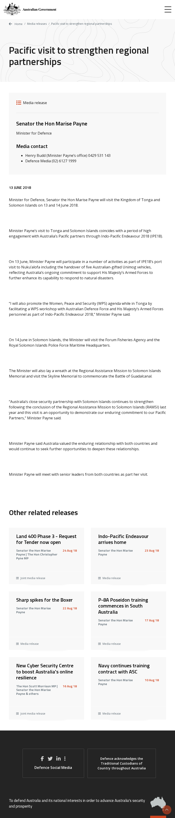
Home (18, 24)
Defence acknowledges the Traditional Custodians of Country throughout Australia (122, 763)
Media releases (37, 24)
